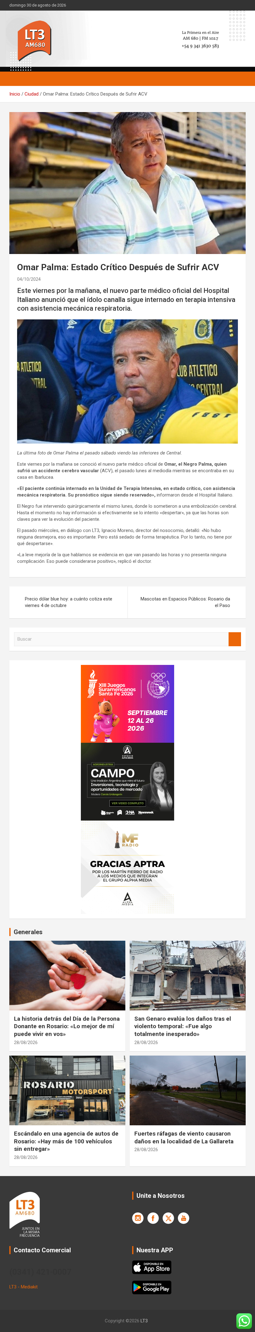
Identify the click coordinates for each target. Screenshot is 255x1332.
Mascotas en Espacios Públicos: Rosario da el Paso (185, 602)
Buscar (235, 639)
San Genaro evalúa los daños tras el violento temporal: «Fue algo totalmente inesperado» (182, 1026)
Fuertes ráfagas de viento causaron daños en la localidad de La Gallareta (184, 1137)
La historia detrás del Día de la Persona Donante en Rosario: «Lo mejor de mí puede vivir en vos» (67, 1026)
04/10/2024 (29, 279)
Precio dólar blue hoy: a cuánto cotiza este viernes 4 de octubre (68, 602)
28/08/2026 (26, 1042)
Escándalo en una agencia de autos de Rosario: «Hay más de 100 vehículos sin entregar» (66, 1141)
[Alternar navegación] (17, 79)
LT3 (144, 1321)
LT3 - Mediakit (23, 1287)
